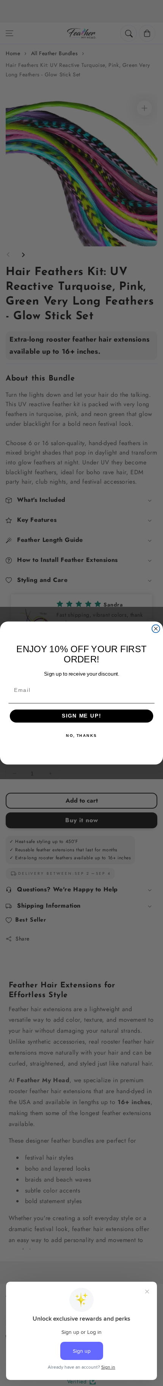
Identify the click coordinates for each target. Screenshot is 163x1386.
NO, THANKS (81, 735)
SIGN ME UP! (81, 716)
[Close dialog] (156, 629)
